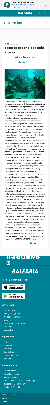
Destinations (8, 348)
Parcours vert (9, 358)
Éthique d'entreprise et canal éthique (19, 380)
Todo (35, 22)
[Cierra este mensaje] (1, 5)
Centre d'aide (9, 310)
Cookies (4, 401)
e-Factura (7, 326)
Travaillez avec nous (12, 374)
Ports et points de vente (14, 323)
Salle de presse (10, 377)
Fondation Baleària (11, 387)
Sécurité (7, 320)
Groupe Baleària (10, 371)
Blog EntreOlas (10, 352)
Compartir (23, 62)
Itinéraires (7, 345)
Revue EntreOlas (10, 355)
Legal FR (4, 398)
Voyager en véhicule (12, 317)
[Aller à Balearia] (25, 13)
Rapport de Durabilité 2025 (15, 384)
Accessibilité (9, 330)
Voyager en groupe (11, 313)
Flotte (6, 342)
